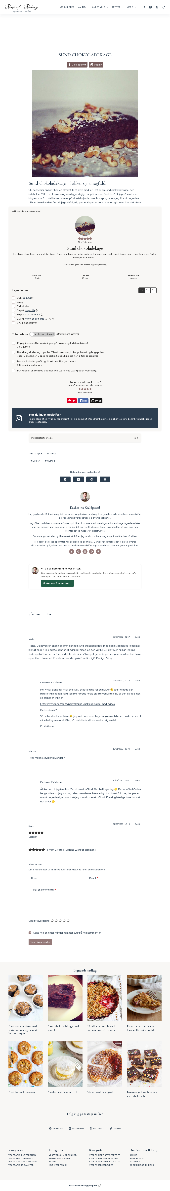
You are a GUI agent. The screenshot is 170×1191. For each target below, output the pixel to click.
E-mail (93, 878)
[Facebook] (157, 7)
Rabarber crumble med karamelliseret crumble (141, 1028)
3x (153, 290)
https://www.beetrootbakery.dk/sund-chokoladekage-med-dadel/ (77, 703)
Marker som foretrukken (57, 583)
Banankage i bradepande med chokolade (142, 1094)
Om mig (133, 1183)
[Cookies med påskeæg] (25, 1064)
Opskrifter (67, 7)
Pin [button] (73, 400)
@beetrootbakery (97, 419)
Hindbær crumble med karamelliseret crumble (101, 1028)
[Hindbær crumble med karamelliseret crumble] (104, 998)
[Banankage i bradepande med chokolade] (144, 1064)
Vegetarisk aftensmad (22, 1183)
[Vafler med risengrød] (104, 1064)
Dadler (35, 460)
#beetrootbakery (38, 421)
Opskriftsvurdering (39, 920)
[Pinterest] (91, 479)
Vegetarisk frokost (20, 1187)
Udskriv (98, 64)
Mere (130, 7)
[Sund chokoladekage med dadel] (65, 998)
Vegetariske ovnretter (103, 1187)
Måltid (82, 7)
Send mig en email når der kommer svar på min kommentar (67, 932)
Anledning (98, 7)
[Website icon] (78, 551)
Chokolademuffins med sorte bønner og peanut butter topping (22, 1029)
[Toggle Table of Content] (134, 438)
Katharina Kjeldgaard (51, 682)
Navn (35, 878)
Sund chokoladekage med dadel (63, 1028)
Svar (137, 637)
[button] (79, 238)
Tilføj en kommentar (43, 889)
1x (141, 290)
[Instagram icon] (85, 551)
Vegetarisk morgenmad (63, 1183)
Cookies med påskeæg (21, 1092)
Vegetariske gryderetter (104, 1183)
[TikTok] (163, 7)
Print (98, 400)
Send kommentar (40, 942)
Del (85, 400)
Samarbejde (136, 1187)
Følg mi (72, 1114)
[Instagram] (150, 7)
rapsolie (30, 310)
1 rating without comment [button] (80, 849)
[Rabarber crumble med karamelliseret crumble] (144, 998)
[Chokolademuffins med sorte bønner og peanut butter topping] (25, 998)
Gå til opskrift (78, 64)
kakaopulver (32, 314)
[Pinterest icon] (91, 551)
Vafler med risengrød (100, 1092)
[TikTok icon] (98, 551)
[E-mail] (105, 479)
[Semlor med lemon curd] (65, 1064)
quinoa (26, 297)
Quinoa (50, 460)
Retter (116, 7)
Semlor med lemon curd (62, 1092)
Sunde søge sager (60, 1187)
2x (147, 290)
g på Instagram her (90, 1114)
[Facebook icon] (71, 551)
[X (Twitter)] (78, 479)
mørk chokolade (34, 318)
